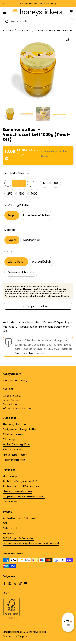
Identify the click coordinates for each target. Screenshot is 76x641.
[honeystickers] (37, 12)
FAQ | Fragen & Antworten (18, 538)
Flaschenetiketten (14, 460)
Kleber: (8, 251)
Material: (9, 230)
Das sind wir (10, 501)
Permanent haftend (21, 272)
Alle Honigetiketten (14, 424)
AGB (5, 523)
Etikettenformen (13, 434)
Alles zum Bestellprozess (17, 491)
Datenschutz (11, 528)
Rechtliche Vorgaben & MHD (20, 481)
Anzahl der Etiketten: (17, 173)
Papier (11, 240)
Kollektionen (24, 30)
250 (10, 194)
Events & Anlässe (13, 449)
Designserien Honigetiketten (20, 429)
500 (22, 194)
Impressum (10, 533)
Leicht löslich (16, 262)
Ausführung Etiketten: (17, 205)
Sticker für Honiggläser (16, 444)
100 (55, 183)
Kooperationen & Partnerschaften (24, 496)
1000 (34, 194)
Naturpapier (31, 240)
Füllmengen (10, 439)
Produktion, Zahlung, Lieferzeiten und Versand (31, 543)
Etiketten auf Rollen (36, 215)
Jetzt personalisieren (38, 306)
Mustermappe (11, 476)
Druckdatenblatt (25, 353)
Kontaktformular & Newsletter (21, 518)
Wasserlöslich (41, 262)
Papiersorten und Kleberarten (21, 486)
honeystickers (37, 632)
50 (45, 183)
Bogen (11, 215)
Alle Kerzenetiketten (15, 454)
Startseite (8, 30)
